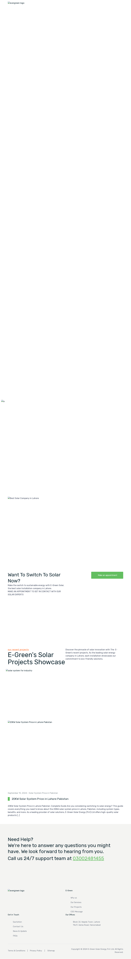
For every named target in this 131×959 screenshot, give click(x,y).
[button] (107, 575)
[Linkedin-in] (69, 932)
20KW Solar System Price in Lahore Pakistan (40, 798)
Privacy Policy (36, 950)
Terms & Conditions (16, 950)
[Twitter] (86, 932)
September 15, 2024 (17, 793)
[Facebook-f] (77, 932)
